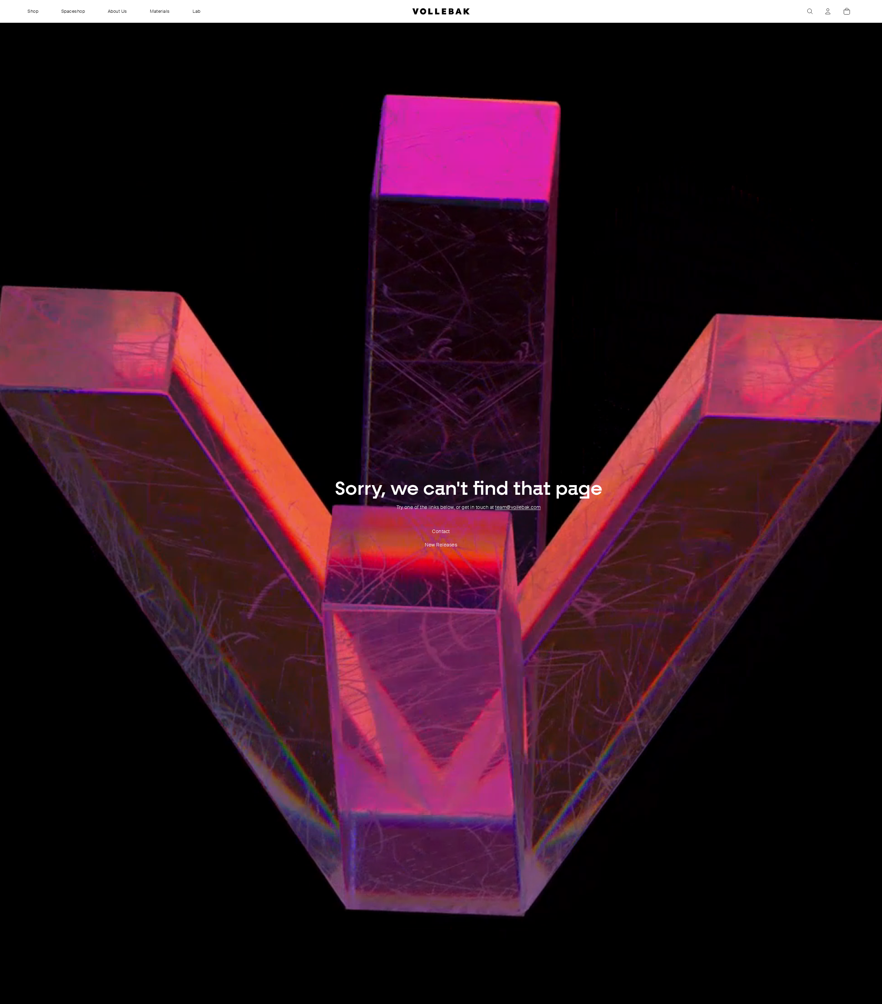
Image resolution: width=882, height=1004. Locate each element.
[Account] (827, 11)
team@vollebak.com (518, 507)
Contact (441, 531)
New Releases (441, 545)
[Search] (810, 11)
